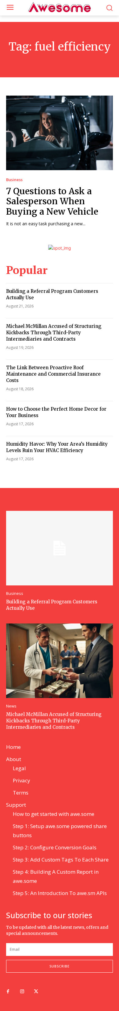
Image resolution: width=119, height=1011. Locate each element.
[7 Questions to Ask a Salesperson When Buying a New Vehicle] (59, 133)
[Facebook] (7, 991)
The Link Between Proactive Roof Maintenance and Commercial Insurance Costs (53, 374)
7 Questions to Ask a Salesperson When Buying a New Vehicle (52, 201)
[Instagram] (21, 991)
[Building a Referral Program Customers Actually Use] (59, 548)
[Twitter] (36, 991)
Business (14, 180)
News (11, 706)
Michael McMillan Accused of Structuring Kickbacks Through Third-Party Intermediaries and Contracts (53, 332)
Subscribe (59, 966)
